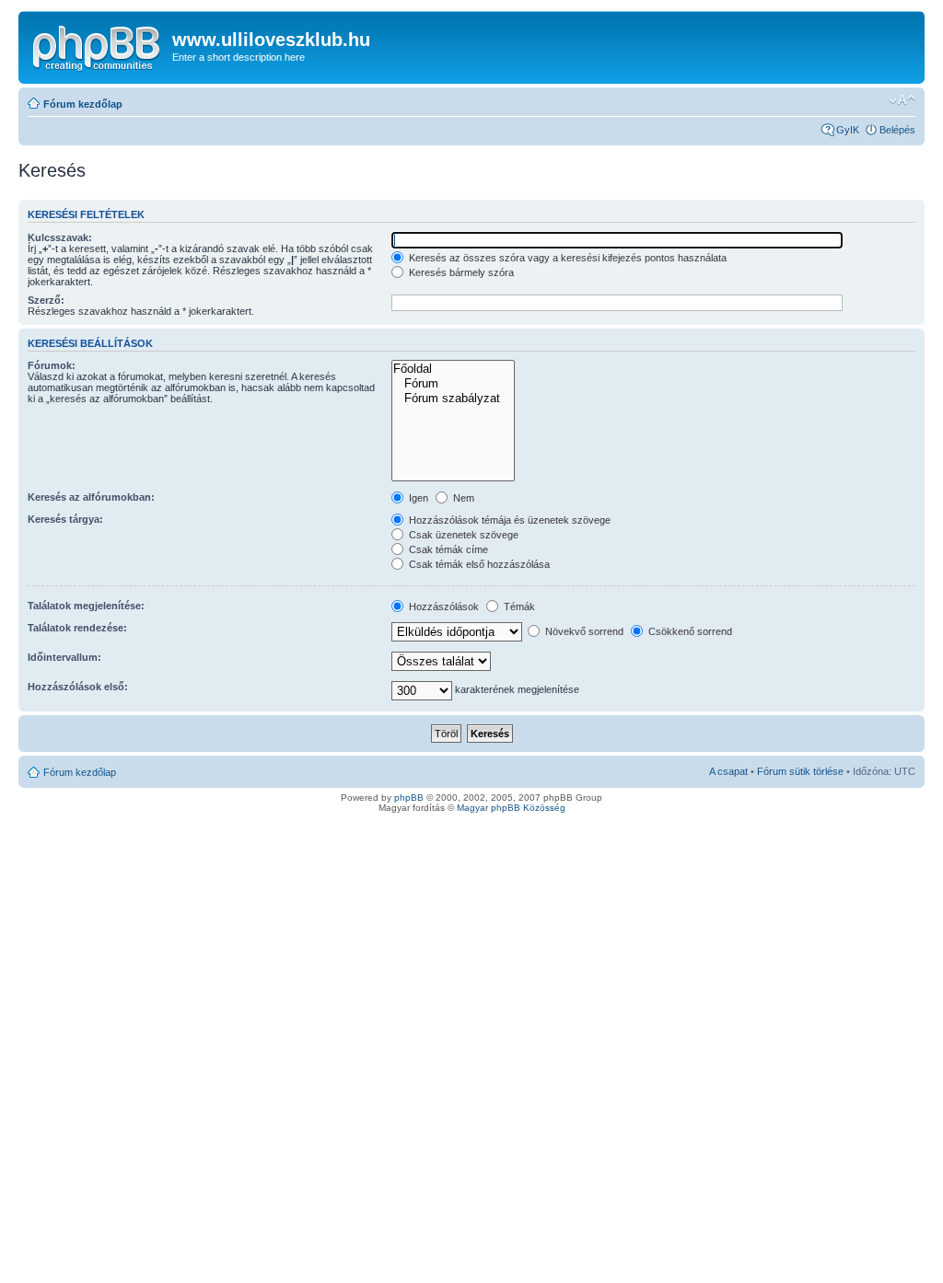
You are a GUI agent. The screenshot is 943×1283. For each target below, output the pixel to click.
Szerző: (46, 300)
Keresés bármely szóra (460, 272)
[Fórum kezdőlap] (97, 45)
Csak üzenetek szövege (462, 534)
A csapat (728, 771)
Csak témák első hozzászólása (478, 564)
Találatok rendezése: (77, 627)
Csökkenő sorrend (689, 631)
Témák (518, 606)
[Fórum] (452, 383)
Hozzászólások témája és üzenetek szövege (508, 520)
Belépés (897, 129)
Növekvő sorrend (582, 631)
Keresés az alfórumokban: (91, 497)
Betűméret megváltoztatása (902, 100)
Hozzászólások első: (78, 686)
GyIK (847, 129)
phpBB (409, 797)
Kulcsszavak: (60, 237)
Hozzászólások (442, 606)
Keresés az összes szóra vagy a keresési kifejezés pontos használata (566, 257)
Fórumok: (52, 365)
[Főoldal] (452, 369)
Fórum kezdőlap (82, 104)
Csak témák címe (447, 549)
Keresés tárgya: (65, 519)
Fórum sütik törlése (800, 771)
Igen (417, 497)
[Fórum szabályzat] (452, 398)
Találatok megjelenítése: (86, 605)
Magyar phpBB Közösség (511, 808)
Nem (462, 497)
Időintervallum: (64, 657)
